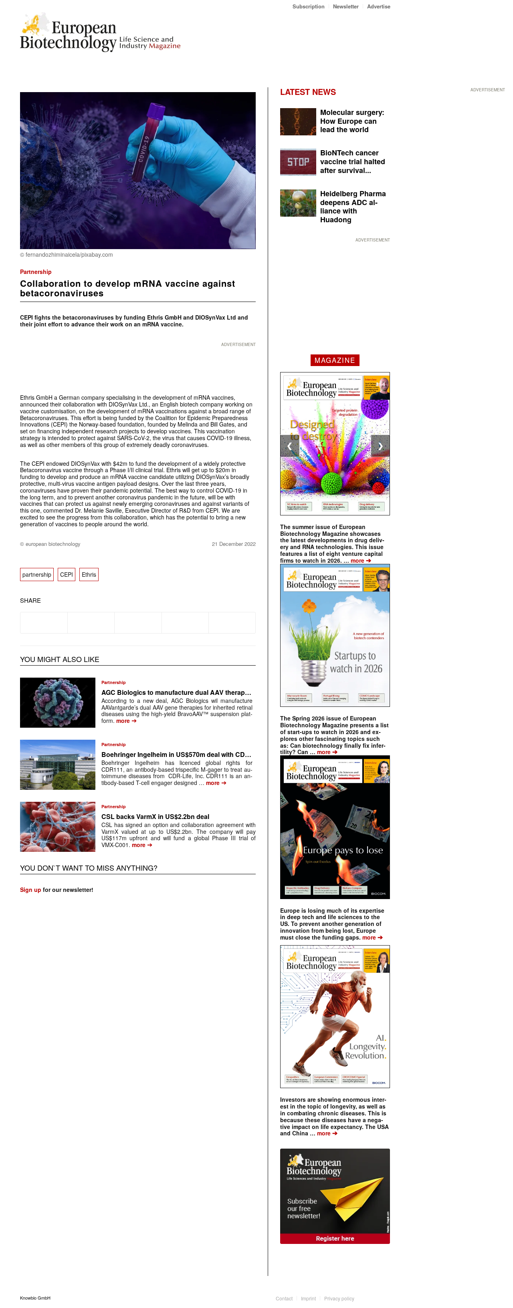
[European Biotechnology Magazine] (100, 35)
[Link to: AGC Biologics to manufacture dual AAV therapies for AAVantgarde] (57, 703)
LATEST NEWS (308, 91)
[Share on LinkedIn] (185, 622)
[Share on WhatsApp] (138, 622)
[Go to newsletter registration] (335, 1196)
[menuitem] (309, 6)
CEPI (66, 574)
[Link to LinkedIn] (372, 1298)
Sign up (30, 889)
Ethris (89, 574)
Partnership (36, 272)
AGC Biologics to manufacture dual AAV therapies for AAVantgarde (203, 692)
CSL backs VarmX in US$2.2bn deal (155, 816)
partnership (36, 574)
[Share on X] (91, 622)
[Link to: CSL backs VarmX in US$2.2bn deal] (57, 827)
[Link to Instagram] (384, 1298)
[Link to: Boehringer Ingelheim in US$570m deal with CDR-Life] (57, 765)
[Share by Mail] (232, 622)
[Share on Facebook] (43, 622)
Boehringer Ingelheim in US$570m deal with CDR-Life (182, 754)
